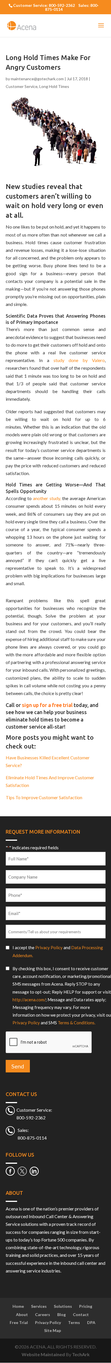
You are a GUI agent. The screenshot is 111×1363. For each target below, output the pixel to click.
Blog (61, 1314)
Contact (81, 1314)
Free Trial (19, 1322)
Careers (42, 1314)
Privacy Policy (49, 947)
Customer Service (22, 86)
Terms (74, 1322)
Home (18, 1306)
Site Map (52, 1330)
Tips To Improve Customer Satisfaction (44, 797)
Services (39, 1306)
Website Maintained (44, 1354)
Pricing (85, 1306)
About (22, 1314)
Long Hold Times (54, 86)
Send (17, 1066)
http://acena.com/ (29, 999)
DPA (91, 1322)
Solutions (63, 1306)
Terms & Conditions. (76, 1022)
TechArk (81, 1354)
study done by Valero (79, 360)
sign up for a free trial (47, 705)
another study (46, 498)
